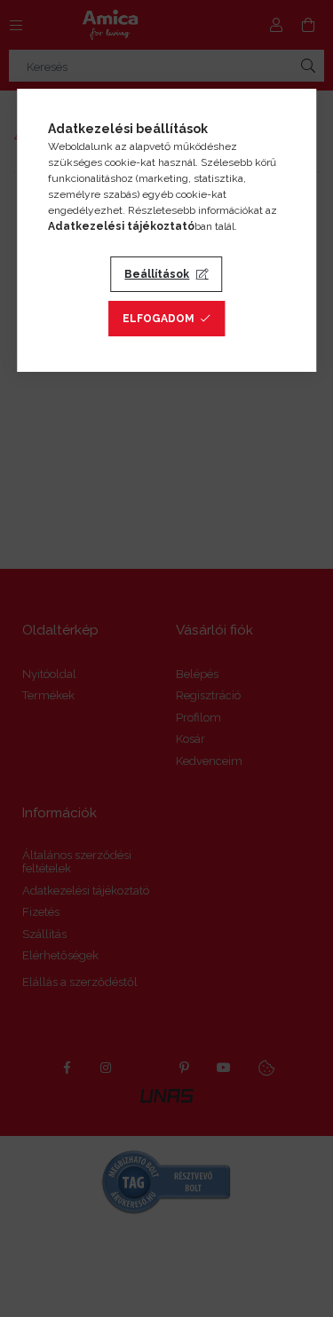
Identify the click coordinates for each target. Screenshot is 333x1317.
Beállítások (156, 274)
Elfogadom (158, 318)
